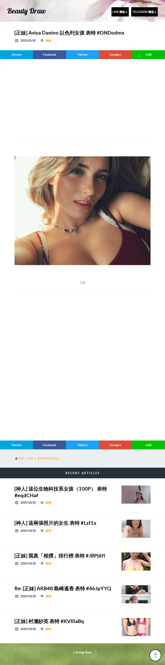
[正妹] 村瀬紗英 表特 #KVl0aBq (49, 621)
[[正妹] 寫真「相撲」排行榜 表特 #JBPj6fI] (136, 561)
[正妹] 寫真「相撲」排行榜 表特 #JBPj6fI (59, 555)
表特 (48, 40)
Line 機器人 (120, 11)
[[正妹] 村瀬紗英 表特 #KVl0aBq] (136, 627)
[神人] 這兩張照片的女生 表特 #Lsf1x (55, 523)
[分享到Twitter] (82, 54)
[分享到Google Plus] (115, 54)
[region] (82, 98)
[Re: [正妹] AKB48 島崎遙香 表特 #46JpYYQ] (136, 594)
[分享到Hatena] (16, 54)
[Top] (155, 655)
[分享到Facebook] (49, 54)
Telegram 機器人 (144, 11)
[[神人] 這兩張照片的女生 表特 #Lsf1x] (136, 529)
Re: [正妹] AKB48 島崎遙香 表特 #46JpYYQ (62, 588)
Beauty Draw (26, 10)
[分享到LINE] (148, 54)
